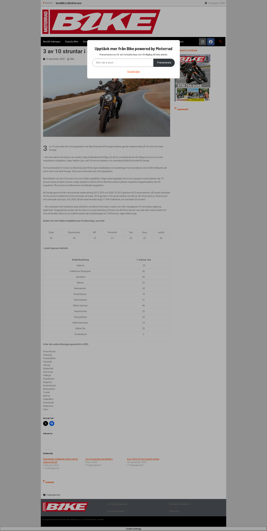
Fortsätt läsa (133, 71)
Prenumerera (164, 62)
